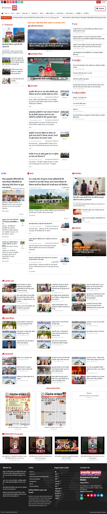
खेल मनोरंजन (5, 211)
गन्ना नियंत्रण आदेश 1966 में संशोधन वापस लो (93, 210)
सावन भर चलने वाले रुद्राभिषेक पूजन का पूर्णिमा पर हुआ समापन (26, 307)
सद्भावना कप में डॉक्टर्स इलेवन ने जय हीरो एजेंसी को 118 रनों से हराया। (10, 244)
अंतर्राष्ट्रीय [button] (78, 13)
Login (98, 2)
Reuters (31, 496)
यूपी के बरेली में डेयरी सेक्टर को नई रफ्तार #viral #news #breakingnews (92, 457)
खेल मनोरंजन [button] (69, 13)
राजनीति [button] (86, 13)
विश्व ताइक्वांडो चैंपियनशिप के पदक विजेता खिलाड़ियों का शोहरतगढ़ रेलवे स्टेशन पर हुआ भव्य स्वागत (13, 183)
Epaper (101, 8)
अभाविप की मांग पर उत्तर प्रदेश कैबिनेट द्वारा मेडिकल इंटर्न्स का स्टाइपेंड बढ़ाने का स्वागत (43, 93)
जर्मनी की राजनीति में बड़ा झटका (81, 79)
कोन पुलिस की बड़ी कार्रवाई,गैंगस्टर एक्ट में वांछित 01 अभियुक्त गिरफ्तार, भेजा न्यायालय (60, 297)
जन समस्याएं (32, 216)
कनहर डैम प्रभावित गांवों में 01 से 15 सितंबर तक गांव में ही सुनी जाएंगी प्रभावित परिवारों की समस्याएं (95, 287)
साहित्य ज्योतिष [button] (49, 13)
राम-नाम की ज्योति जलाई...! (79, 104)
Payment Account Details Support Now (38, 476)
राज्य (30, 107)
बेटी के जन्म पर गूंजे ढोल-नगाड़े (24, 358)
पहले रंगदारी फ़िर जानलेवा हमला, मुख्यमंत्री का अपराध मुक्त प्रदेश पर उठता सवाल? (66, 457)
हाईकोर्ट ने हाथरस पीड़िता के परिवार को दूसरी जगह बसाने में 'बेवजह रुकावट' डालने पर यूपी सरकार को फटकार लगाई (43, 135)
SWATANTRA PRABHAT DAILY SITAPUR (53, 427)
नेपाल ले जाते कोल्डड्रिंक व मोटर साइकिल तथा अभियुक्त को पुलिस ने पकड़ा (89, 66)
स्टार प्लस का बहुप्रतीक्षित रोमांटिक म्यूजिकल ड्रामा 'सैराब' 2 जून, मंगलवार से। (96, 369)
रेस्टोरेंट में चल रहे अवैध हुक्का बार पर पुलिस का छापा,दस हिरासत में (17, 72)
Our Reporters (32, 481)
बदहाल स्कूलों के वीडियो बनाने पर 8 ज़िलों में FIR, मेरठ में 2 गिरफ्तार (43, 240)
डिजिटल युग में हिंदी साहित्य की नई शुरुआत (25, 378)
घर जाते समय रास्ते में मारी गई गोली (17, 80)
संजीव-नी (75, 110)
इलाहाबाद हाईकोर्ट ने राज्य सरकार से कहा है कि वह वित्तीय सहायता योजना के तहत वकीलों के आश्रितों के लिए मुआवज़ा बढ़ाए (44, 115)
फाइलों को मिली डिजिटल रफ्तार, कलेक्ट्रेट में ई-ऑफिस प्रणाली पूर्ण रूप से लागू (61, 307)
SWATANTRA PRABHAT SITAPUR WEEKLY (89, 396)
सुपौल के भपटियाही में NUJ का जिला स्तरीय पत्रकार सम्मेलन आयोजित (95, 378)
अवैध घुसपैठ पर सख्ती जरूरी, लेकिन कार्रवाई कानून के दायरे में (26, 333)
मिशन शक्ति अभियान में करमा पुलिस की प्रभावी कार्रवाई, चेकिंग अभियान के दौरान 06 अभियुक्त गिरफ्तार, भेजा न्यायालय (26, 298)
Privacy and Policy (33, 486)
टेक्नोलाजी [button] (34, 13)
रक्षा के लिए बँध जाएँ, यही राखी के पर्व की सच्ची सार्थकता (25, 342)
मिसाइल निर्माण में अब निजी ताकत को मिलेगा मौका (60, 323)
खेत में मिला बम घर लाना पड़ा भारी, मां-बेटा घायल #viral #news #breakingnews (40, 457)
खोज (104, 2)
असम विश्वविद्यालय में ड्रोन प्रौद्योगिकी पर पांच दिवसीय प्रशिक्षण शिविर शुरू (88, 54)
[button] (31, 40)
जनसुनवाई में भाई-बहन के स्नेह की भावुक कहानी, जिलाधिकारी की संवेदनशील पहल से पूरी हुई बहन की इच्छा (60, 288)
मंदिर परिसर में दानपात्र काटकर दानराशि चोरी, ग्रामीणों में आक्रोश (60, 342)
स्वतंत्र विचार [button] (60, 13)
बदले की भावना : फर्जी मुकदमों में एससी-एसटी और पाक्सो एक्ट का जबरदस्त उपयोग (60, 334)
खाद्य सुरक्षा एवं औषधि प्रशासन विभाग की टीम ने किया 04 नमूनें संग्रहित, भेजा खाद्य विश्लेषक (96, 296)
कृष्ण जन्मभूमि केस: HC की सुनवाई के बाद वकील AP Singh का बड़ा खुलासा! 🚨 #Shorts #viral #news (14, 457)
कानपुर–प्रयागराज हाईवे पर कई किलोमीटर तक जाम (93, 219)
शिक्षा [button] (41, 13)
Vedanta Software (101, 512)
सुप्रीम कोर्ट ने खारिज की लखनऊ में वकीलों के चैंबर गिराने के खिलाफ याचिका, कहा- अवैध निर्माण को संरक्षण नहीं (13, 61)
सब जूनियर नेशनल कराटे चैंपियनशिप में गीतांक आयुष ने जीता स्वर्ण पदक (61, 359)
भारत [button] (6, 13)
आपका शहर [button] (25, 13)
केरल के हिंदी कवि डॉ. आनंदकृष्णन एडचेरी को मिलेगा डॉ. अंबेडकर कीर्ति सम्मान (89, 116)
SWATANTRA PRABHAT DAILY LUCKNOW (18, 427)
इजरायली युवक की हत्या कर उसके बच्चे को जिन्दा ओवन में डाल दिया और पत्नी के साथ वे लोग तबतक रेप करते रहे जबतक (88, 86)
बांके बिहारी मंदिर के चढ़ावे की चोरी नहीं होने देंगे (12, 45)
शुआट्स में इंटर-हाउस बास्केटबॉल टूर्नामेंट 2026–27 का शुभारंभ (10, 220)
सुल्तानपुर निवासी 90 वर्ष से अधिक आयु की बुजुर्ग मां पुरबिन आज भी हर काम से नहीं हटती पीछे (60, 369)
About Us (31, 471)
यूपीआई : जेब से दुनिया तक (79, 98)
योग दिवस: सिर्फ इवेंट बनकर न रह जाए (82, 73)
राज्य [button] (12, 13)
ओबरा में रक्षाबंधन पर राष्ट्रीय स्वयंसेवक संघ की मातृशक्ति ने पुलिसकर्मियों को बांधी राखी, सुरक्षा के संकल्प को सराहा (59, 18)
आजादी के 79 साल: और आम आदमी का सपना (95, 323)
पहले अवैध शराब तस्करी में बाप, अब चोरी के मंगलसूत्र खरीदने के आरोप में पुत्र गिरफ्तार (88, 198)
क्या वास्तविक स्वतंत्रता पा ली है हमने (95, 332)
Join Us (31, 483)
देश (30, 234)
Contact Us (32, 474)
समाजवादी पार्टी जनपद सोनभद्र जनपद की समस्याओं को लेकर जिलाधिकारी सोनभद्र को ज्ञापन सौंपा (95, 306)
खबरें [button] (17, 13)
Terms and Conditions (34, 479)
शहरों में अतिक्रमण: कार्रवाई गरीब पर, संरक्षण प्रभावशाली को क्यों (25, 323)
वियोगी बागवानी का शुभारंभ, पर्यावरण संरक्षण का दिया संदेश (24, 368)
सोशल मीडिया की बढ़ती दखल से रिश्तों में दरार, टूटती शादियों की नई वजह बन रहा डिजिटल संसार (60, 379)
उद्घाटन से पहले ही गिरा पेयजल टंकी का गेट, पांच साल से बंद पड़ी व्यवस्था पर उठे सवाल (43, 259)
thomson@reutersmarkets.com (38, 505)
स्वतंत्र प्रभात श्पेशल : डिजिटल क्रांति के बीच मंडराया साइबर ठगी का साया (95, 359)
